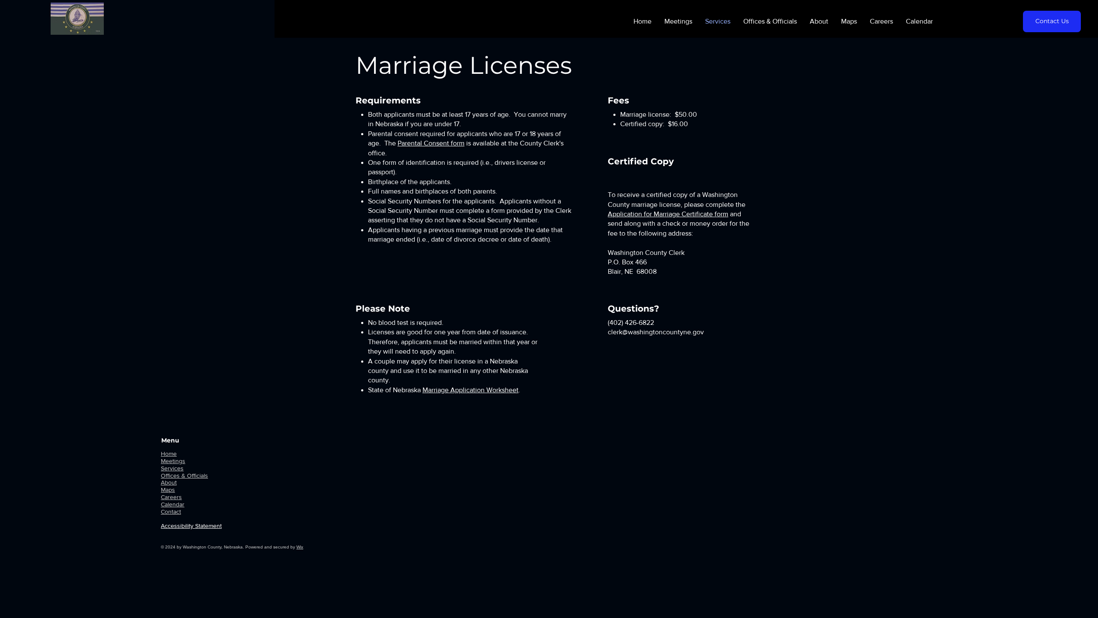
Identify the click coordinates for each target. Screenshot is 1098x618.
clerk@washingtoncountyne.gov (656, 332)
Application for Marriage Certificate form (668, 214)
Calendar (172, 504)
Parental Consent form (431, 143)
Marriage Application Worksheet (470, 390)
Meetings (173, 460)
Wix (299, 547)
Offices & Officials (184, 475)
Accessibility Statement (191, 525)
